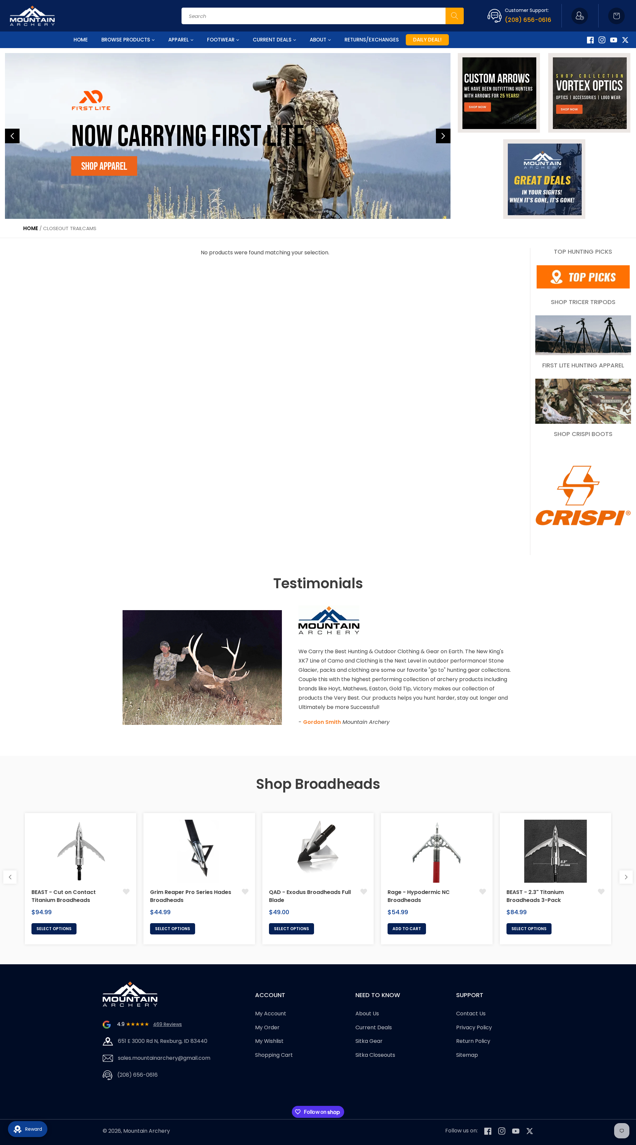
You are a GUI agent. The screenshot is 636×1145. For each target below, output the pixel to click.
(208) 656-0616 (528, 20)
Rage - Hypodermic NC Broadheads (419, 896)
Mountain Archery (146, 1131)
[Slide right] (626, 877)
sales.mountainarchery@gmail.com (164, 1058)
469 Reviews (167, 1024)
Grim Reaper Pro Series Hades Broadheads (190, 896)
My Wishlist (269, 1041)
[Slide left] (10, 877)
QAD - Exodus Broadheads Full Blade (310, 896)
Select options (54, 928)
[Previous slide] (12, 136)
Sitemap (467, 1055)
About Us (367, 1013)
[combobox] (323, 16)
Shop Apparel (104, 166)
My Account (270, 1013)
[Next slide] (443, 136)
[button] (616, 16)
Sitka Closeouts (375, 1055)
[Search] (455, 16)
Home (30, 228)
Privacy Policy (474, 1027)
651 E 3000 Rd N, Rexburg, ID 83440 (162, 1041)
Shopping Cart (274, 1055)
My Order (267, 1027)
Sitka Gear (369, 1041)
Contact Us (471, 1013)
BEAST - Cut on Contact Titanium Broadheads (63, 896)
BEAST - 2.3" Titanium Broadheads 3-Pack (535, 896)
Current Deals (373, 1027)
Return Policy (473, 1041)
